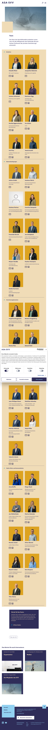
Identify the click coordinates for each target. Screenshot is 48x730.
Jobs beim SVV (7, 712)
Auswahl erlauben (24, 379)
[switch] (18, 371)
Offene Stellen (17, 625)
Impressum (27, 724)
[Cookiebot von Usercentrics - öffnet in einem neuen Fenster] (37, 349)
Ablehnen (8, 379)
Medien (6, 710)
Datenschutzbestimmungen (20, 723)
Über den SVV (13, 637)
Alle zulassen (39, 379)
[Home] (5, 3)
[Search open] (43, 3)
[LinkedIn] (3, 724)
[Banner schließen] (46, 349)
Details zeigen (41, 375)
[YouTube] (6, 724)
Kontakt (6, 707)
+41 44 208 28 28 (20, 713)
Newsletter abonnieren (26, 717)
